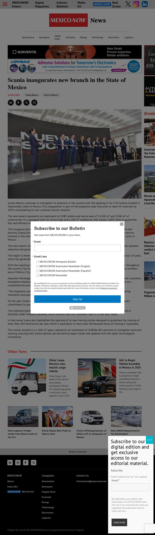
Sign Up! (77, 299)
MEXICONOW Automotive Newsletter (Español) (65, 270)
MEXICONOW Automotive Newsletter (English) (65, 266)
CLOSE (149, 440)
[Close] (122, 224)
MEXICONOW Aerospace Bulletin (58, 261)
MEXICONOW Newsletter (53, 275)
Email (116, 480)
